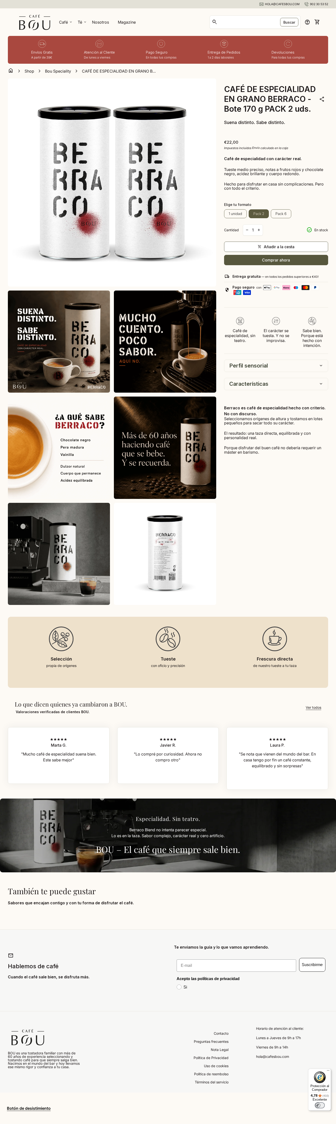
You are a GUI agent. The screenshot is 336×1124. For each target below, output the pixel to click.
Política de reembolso (211, 1074)
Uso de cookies (216, 1066)
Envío (256, 148)
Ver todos (313, 707)
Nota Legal (220, 1049)
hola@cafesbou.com (272, 1056)
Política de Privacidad (211, 1058)
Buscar (289, 22)
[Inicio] (34, 21)
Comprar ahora (276, 259)
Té (82, 22)
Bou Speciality (58, 71)
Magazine (127, 22)
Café (66, 22)
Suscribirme (312, 965)
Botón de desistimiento (29, 1108)
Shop (29, 71)
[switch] (320, 1105)
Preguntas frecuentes (211, 1041)
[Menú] (328, 1072)
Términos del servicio (212, 1082)
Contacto (221, 1033)
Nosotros (100, 22)
